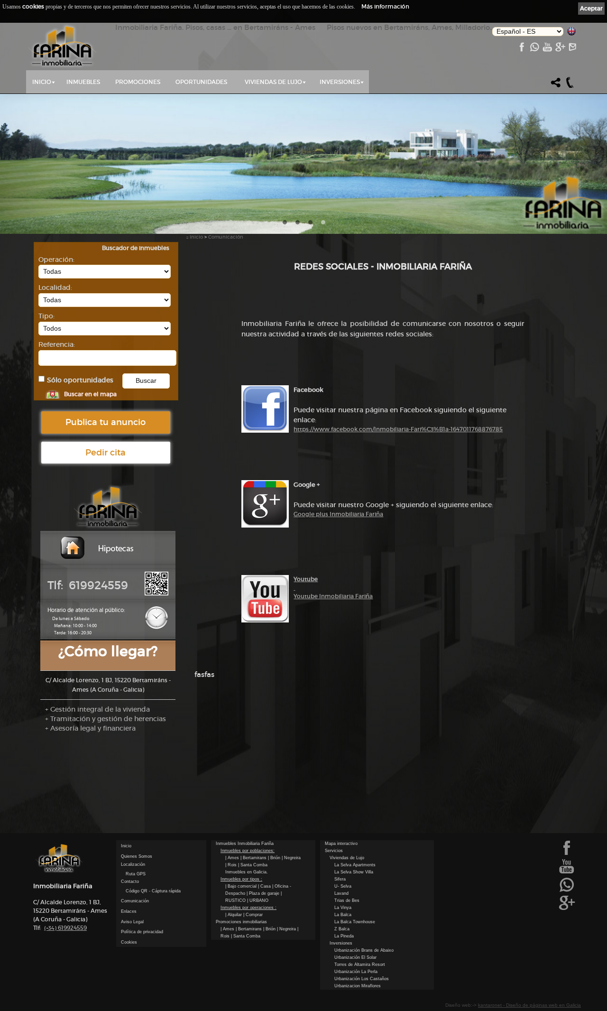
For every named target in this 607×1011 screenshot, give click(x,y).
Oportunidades (201, 81)
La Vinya (342, 907)
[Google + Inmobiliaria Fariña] (560, 49)
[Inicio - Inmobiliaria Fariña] (62, 47)
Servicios (334, 850)
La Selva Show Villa (353, 872)
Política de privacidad (142, 931)
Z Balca (341, 929)
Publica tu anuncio (105, 422)
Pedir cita (105, 452)
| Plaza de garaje (264, 893)
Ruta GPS (136, 874)
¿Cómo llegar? (107, 651)
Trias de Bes (346, 900)
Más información (385, 6)
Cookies (129, 942)
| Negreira (291, 857)
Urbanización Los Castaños (361, 978)
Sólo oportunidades (80, 380)
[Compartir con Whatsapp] (534, 49)
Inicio (41, 81)
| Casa (265, 886)
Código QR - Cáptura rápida (153, 891)
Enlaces (129, 911)
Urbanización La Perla (355, 971)
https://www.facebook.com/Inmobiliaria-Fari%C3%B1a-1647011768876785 (398, 429)
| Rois (231, 865)
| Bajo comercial (241, 886)
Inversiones (340, 81)
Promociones (137, 81)
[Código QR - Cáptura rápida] (156, 593)
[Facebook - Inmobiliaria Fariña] (521, 49)
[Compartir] (556, 86)
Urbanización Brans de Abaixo (364, 950)
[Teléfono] (570, 86)
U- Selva (342, 886)
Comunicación (225, 237)
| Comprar (253, 914)
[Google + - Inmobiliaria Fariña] (566, 909)
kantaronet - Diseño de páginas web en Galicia (529, 1005)
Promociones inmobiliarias (241, 921)
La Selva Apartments (355, 865)
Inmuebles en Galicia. (246, 872)
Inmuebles (83, 81)
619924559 (65, 927)
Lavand (341, 893)
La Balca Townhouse (354, 921)
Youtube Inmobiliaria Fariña (333, 596)
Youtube (306, 579)
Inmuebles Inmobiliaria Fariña (245, 843)
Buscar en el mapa (90, 394)
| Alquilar (234, 914)
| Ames (232, 857)
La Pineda (344, 936)
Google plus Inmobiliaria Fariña (338, 514)
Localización (133, 864)
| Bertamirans (254, 857)
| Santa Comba (252, 865)
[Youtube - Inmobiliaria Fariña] (547, 49)
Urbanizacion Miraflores (357, 985)
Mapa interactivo (341, 843)
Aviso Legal (132, 921)
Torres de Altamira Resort (359, 964)
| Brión (275, 857)
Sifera (340, 879)
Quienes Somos (136, 856)
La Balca (342, 914)
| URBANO (257, 900)
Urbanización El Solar (355, 957)
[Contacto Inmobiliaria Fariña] (573, 49)
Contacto (130, 881)
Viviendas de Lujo (273, 81)
